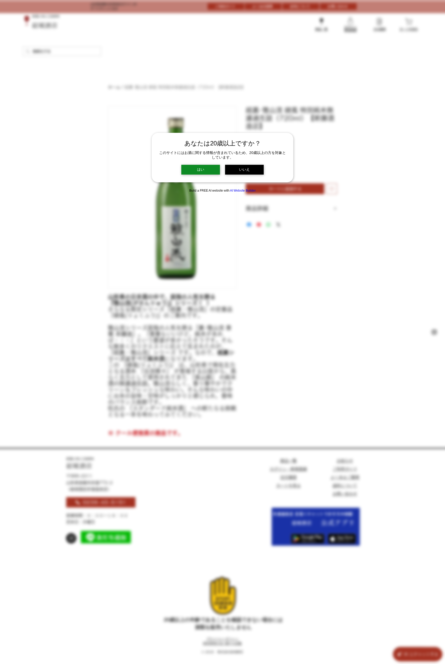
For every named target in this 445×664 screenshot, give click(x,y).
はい (200, 169)
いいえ (244, 169)
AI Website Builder (243, 190)
